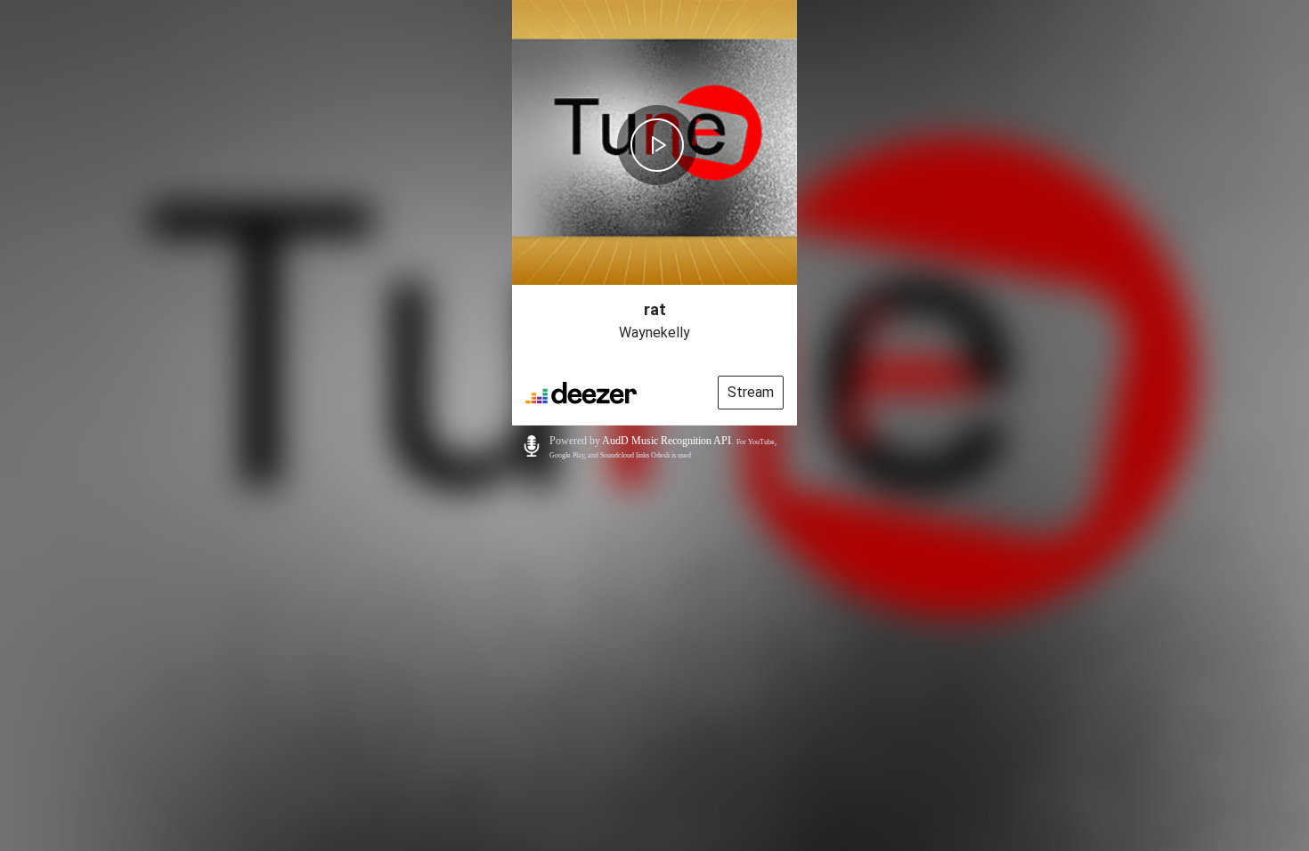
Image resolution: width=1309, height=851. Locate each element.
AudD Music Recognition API (666, 440)
